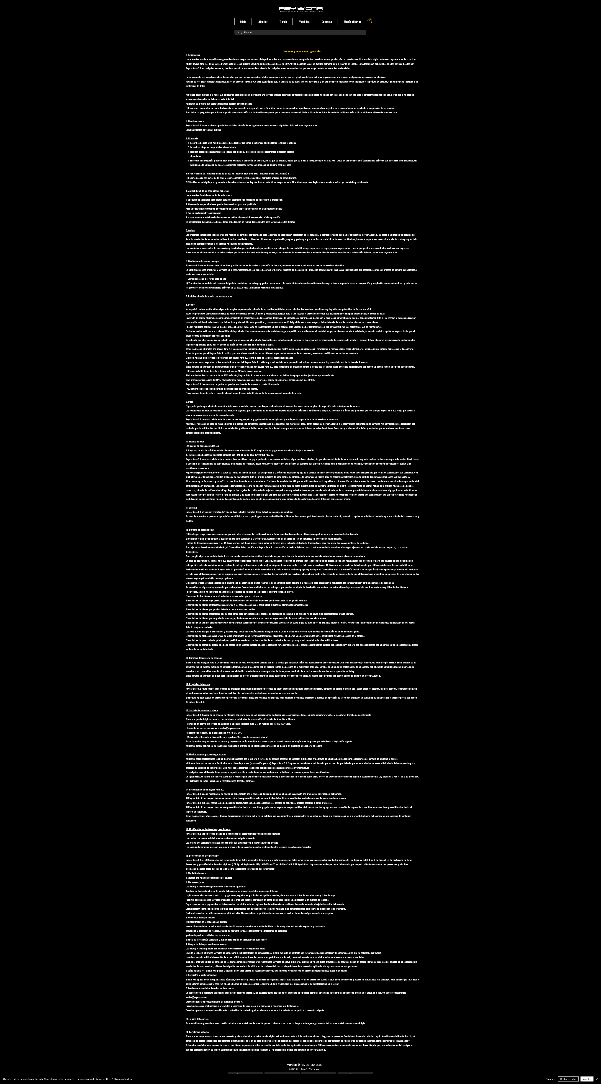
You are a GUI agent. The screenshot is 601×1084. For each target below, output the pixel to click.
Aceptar (587, 1079)
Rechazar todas (568, 1079)
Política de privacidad (122, 1079)
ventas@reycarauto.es (298, 767)
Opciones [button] (550, 1079)
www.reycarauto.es (327, 77)
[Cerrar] (597, 1078)
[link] (369, 20)
